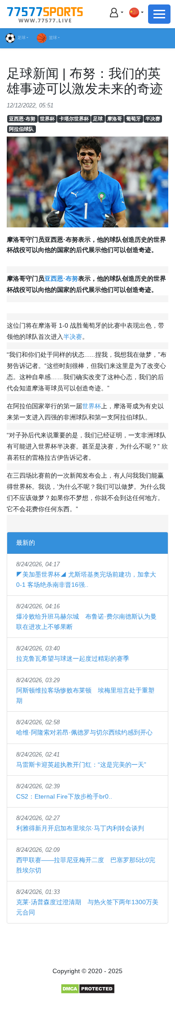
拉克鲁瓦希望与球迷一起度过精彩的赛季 (72, 658)
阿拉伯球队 (21, 129)
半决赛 (152, 118)
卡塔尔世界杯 (74, 118)
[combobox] (136, 12)
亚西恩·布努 (22, 118)
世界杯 (47, 118)
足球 (22, 37)
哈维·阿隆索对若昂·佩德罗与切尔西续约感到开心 (84, 732)
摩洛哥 (114, 118)
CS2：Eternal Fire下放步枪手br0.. (64, 796)
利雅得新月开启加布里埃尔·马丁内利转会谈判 (80, 828)
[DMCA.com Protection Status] (88, 988)
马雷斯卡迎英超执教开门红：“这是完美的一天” (81, 764)
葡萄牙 (133, 118)
